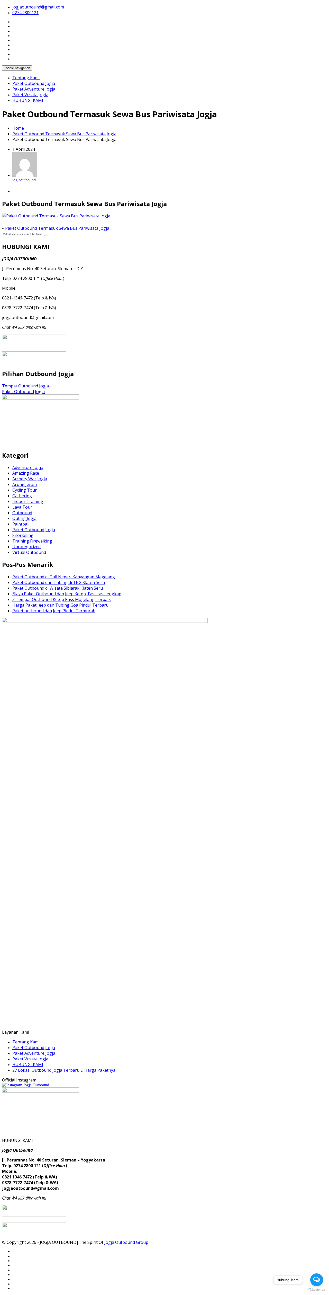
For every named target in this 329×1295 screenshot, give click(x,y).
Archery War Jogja (29, 479)
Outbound (22, 513)
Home (18, 128)
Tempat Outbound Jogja (25, 386)
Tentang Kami (26, 78)
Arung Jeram (24, 484)
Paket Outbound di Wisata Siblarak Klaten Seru (57, 588)
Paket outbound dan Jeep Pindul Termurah (53, 611)
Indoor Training (27, 501)
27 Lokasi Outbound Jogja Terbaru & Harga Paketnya (63, 1070)
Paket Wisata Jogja (30, 94)
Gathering (22, 496)
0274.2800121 (25, 12)
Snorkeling (22, 535)
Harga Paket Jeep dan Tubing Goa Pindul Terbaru (60, 605)
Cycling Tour (24, 490)
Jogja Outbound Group (126, 1242)
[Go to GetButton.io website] (316, 1289)
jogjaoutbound (24, 180)
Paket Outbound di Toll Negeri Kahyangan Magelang (63, 577)
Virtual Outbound (29, 552)
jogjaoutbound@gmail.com (38, 7)
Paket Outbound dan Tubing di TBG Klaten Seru (58, 582)
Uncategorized (26, 546)
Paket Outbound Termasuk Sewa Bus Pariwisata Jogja (64, 134)
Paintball (20, 524)
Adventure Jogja (27, 467)
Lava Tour (22, 507)
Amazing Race (25, 473)
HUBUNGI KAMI (27, 100)
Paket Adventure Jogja (33, 89)
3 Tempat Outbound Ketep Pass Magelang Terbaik (61, 599)
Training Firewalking (32, 541)
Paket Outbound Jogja (33, 83)
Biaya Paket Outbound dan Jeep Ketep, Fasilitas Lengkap (66, 594)
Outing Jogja (24, 518)
